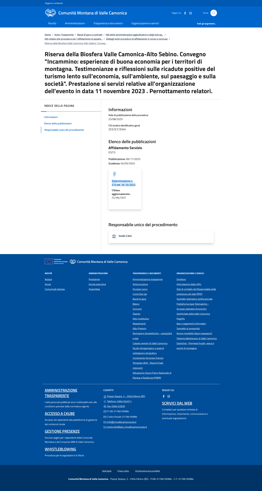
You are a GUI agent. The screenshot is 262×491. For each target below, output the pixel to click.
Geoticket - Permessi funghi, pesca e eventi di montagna (197, 345)
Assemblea (94, 289)
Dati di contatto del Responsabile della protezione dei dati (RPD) (196, 291)
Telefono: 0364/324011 (119, 401)
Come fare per (140, 294)
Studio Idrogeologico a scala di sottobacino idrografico (148, 350)
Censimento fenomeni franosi (148, 358)
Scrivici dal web (177, 403)
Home (48, 34)
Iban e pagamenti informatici (191, 323)
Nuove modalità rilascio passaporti (194, 333)
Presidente (94, 279)
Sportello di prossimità (188, 328)
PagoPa (193, 318)
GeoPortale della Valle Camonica (197, 313)
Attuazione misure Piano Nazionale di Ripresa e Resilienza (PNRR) (152, 375)
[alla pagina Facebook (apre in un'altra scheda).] (184, 13)
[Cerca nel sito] (213, 13)
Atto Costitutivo (153, 318)
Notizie (48, 279)
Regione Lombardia (54, 3)
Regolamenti (139, 323)
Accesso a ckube (60, 413)
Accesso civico (140, 289)
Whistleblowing (60, 449)
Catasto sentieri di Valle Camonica (150, 343)
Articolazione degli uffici (189, 284)
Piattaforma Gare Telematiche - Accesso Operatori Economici (197, 306)
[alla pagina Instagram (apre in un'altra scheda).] (189, 13)
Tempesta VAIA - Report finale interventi (148, 365)
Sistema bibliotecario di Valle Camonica (197, 338)
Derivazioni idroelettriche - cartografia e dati (152, 336)
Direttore (181, 279)
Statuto (136, 314)
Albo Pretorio (152, 328)
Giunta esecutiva (97, 284)
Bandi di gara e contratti (89, 34)
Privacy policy (123, 470)
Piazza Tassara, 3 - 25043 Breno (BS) (133, 396)
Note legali (106, 470)
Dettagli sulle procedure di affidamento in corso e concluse (137, 39)
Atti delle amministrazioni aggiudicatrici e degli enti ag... (134, 34)
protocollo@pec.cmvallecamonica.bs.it (127, 427)
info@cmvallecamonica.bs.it (121, 422)
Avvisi (48, 284)
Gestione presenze (62, 431)
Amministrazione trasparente (148, 279)
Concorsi (137, 309)
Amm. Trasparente (64, 34)
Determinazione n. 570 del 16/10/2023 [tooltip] (123, 183)
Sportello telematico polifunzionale (194, 299)
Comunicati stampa (55, 289)
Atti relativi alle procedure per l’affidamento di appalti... (73, 39)
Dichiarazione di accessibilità (147, 470)
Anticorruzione (140, 284)
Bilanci (136, 304)
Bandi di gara (139, 299)
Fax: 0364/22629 (116, 406)
